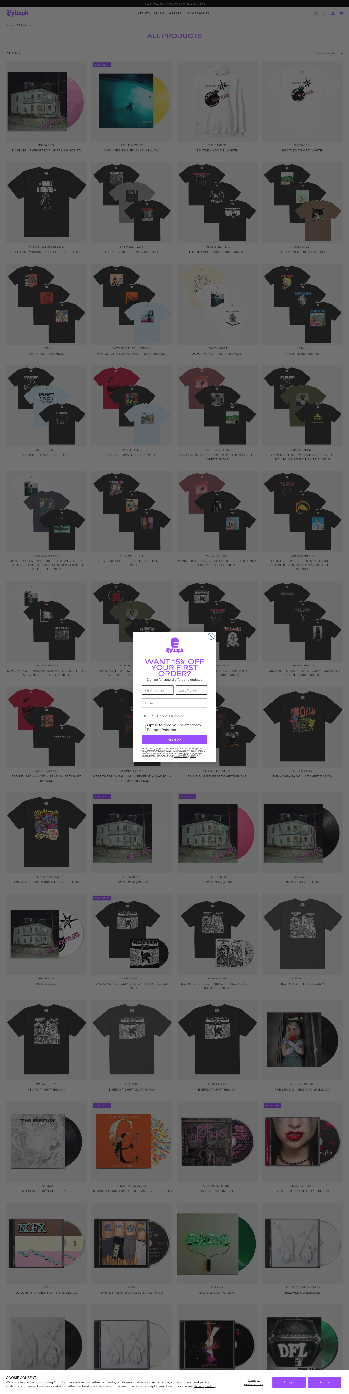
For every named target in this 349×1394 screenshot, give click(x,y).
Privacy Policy (205, 1386)
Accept (289, 1382)
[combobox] (148, 715)
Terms (193, 757)
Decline (324, 1382)
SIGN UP (174, 739)
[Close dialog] (211, 636)
